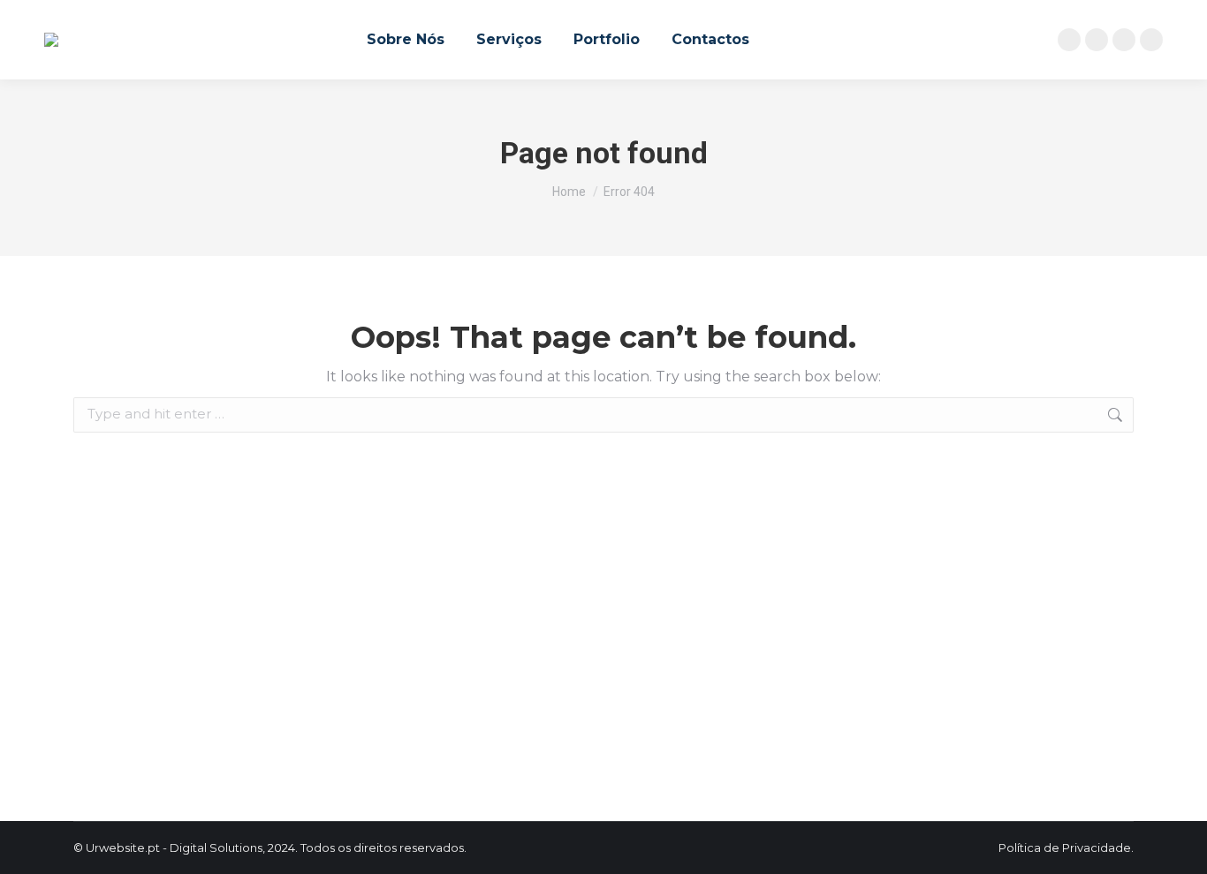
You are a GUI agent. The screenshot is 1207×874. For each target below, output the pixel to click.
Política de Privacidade (1064, 847)
